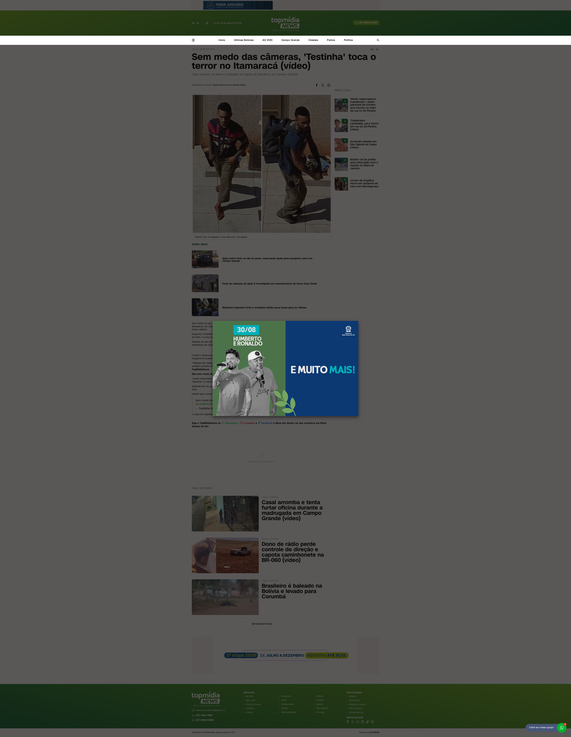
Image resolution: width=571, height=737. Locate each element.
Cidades (313, 40)
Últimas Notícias (244, 40)
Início (222, 40)
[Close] (358, 321)
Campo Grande (290, 40)
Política (348, 40)
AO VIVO (267, 40)
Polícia (331, 40)
